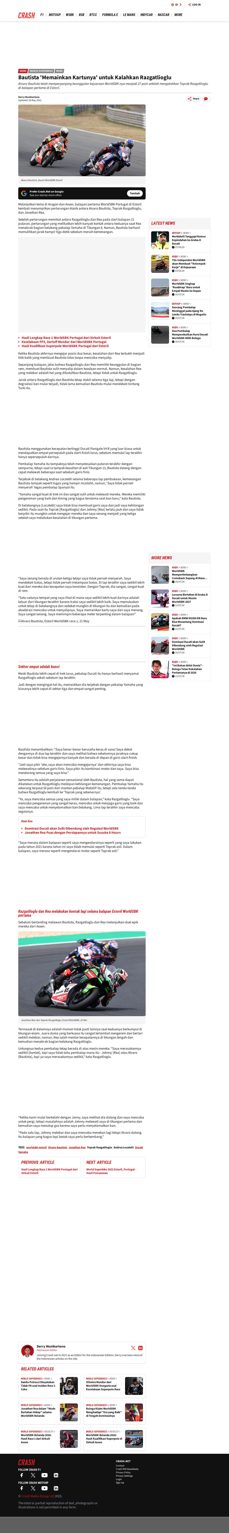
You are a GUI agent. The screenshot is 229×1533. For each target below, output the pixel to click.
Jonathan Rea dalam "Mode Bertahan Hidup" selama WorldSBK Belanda (38, 1412)
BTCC (93, 15)
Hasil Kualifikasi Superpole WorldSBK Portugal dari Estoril (65, 346)
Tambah (135, 193)
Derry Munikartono (29, 97)
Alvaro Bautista (57, 1147)
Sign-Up (120, 1482)
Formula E (110, 15)
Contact (120, 1465)
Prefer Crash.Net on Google (47, 191)
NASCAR (163, 15)
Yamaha (23, 1152)
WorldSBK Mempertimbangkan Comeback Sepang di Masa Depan (188, 574)
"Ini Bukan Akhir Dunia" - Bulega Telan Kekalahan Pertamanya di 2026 (187, 669)
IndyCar (146, 15)
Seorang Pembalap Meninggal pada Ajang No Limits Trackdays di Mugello (189, 311)
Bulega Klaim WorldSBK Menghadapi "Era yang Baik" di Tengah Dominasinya (104, 1412)
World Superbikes (41, 71)
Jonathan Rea (77, 1147)
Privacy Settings (124, 1476)
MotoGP (54, 15)
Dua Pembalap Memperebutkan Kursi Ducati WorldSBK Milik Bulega (190, 334)
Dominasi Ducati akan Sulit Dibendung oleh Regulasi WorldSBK (72, 828)
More (178, 15)
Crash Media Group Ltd (37, 1496)
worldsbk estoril (36, 1147)
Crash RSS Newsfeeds (127, 1469)
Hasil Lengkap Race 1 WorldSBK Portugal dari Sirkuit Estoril (66, 337)
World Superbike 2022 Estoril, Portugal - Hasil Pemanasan (111, 1171)
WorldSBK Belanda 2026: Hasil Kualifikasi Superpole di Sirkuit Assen (104, 1438)
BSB (81, 15)
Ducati (139, 1147)
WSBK (69, 15)
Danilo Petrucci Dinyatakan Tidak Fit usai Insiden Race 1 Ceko (38, 1385)
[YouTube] (45, 1476)
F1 (42, 15)
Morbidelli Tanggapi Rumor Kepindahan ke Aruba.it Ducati (189, 240)
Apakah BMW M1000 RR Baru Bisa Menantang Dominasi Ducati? (189, 621)
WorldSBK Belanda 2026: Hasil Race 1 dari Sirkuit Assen (36, 1438)
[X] (34, 1476)
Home (23, 71)
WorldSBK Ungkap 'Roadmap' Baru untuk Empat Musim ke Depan (186, 287)
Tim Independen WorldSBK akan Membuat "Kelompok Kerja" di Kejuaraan (189, 263)
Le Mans (129, 15)
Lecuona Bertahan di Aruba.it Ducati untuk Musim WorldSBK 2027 (190, 598)
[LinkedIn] (57, 1476)
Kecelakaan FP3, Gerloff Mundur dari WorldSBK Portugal (64, 342)
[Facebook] (22, 1476)
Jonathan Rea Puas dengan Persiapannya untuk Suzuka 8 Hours (73, 832)
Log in (196, 5)
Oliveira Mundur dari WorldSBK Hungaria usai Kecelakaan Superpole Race (103, 1385)
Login (119, 1479)
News (59, 71)
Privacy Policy (123, 1472)
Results (48, 1431)
